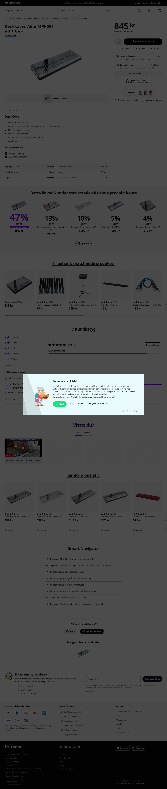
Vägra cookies (76, 403)
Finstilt (121, 411)
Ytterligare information (97, 403)
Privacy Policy (132, 411)
